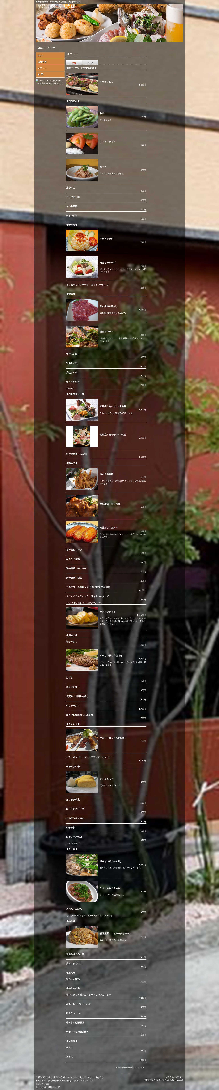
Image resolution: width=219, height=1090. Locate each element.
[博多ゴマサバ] (82, 347)
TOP (40, 48)
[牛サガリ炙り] (82, 94)
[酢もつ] (82, 180)
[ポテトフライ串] (82, 628)
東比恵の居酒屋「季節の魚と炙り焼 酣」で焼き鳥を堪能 (58, 2)
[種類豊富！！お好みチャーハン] (82, 947)
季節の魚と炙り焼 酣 (56, 6)
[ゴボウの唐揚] (82, 489)
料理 (74, 63)
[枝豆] (82, 127)
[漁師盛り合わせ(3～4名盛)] (82, 447)
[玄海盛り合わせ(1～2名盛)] (82, 420)
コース (90, 63)
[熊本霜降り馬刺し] (82, 320)
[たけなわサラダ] (82, 277)
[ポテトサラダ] (82, 251)
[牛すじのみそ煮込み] (82, 902)
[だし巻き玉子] (82, 792)
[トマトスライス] (82, 154)
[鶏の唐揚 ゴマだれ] (82, 516)
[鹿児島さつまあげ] (82, 543)
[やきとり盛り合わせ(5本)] (82, 750)
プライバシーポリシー (174, 1077)
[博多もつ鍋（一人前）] (82, 875)
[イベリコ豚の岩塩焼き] (82, 670)
